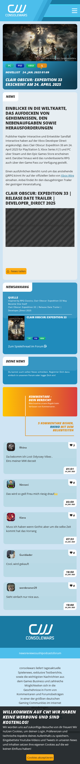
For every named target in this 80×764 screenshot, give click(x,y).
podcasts (47, 653)
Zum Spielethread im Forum (26, 346)
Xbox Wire (67, 175)
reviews (30, 653)
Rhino (55, 427)
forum (57, 653)
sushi (38, 653)
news (22, 653)
